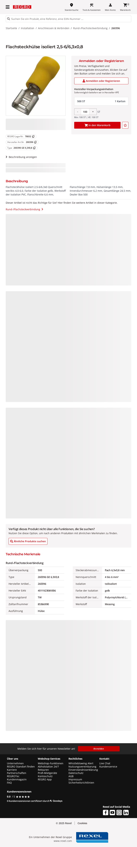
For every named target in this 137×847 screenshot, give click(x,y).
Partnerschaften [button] (16, 773)
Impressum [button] (75, 779)
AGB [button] (70, 776)
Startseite (11, 28)
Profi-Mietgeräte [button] (47, 773)
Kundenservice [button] (108, 766)
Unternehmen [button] (15, 763)
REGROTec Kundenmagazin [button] (17, 778)
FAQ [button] (9, 782)
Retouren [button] (43, 769)
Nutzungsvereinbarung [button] (82, 766)
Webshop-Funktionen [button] (50, 763)
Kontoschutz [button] (45, 776)
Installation (27, 28)
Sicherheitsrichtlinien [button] (81, 782)
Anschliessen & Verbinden (53, 28)
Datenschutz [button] (75, 773)
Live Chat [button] (104, 763)
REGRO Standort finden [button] (21, 766)
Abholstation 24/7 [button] (48, 766)
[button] (8, 7)
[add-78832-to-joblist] (125, 125)
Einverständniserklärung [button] (83, 769)
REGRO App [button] (45, 779)
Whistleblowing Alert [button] (80, 763)
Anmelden (98, 748)
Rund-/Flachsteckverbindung (90, 28)
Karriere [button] (12, 769)
